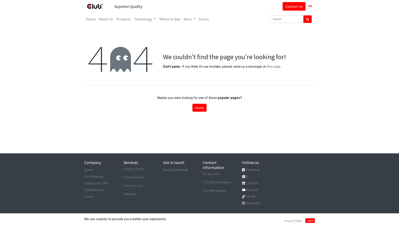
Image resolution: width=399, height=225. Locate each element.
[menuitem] (90, 19)
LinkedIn (252, 183)
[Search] (307, 19)
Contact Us (294, 6)
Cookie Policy (134, 177)
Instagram (253, 203)
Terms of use (133, 186)
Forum (88, 197)
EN (310, 6)
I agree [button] (310, 220)
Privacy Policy (134, 169)
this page (274, 67)
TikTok (250, 197)
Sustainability (94, 190)
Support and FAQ (96, 183)
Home (199, 108)
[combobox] (310, 6)
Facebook (253, 170)
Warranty (130, 194)
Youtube (252, 190)
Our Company (93, 177)
